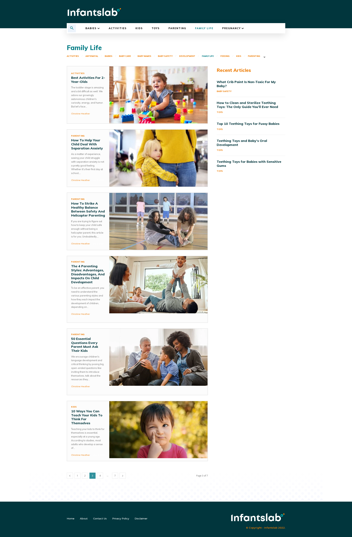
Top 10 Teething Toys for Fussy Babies (248, 124)
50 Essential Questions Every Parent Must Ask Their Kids (84, 345)
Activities (73, 56)
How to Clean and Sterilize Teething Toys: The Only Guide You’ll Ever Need (247, 105)
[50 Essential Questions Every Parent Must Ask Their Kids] (158, 357)
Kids (238, 56)
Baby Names (144, 56)
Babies (108, 56)
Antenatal (91, 56)
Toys (220, 112)
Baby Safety (165, 56)
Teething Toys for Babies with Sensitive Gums (249, 164)
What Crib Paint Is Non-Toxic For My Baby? (246, 84)
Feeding (225, 56)
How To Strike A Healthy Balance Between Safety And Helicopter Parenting (88, 209)
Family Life (208, 56)
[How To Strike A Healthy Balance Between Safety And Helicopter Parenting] (158, 221)
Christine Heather (80, 113)
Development (187, 56)
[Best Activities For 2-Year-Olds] (158, 94)
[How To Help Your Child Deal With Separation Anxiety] (158, 158)
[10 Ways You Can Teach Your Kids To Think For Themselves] (158, 429)
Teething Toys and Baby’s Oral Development (242, 143)
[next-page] (123, 476)
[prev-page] (70, 476)
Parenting (254, 56)
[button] (72, 28)
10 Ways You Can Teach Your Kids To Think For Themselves (86, 417)
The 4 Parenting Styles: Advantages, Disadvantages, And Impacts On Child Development (88, 274)
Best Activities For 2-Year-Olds (88, 80)
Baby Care (125, 56)
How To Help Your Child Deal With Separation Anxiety (87, 144)
